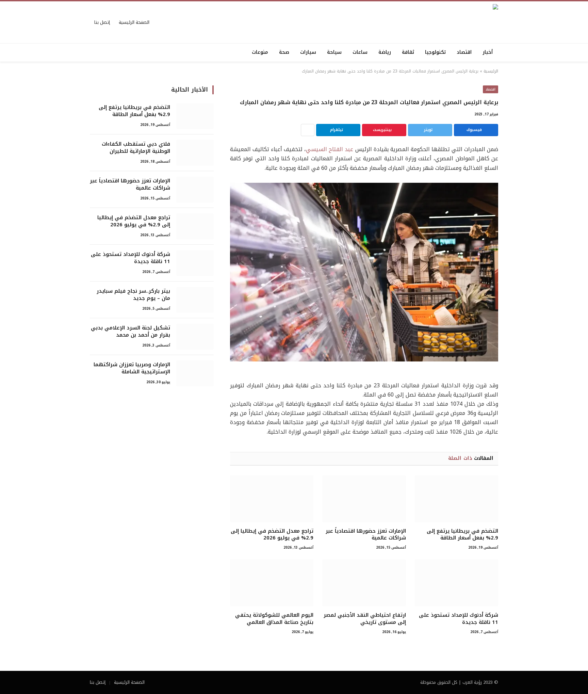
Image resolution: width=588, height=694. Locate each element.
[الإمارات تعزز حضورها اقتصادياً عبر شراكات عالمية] (364, 498)
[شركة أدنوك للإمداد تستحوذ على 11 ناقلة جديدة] (456, 582)
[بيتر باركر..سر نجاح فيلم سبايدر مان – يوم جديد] (195, 300)
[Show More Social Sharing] (307, 130)
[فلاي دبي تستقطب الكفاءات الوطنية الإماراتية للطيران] (195, 153)
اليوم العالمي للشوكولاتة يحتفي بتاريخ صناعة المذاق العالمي (274, 619)
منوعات (260, 52)
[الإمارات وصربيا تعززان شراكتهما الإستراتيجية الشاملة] (195, 373)
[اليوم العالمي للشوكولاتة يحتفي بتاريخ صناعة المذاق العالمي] (271, 582)
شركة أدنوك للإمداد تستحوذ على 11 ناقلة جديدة (458, 619)
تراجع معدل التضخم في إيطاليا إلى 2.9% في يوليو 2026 (272, 535)
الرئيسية (491, 71)
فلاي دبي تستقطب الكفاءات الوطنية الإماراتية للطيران (136, 148)
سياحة (334, 52)
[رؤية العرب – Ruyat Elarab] (428, 22)
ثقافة (408, 52)
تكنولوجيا (435, 52)
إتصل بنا (102, 22)
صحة (284, 52)
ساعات (360, 52)
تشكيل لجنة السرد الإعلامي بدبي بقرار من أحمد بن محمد (130, 331)
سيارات (308, 52)
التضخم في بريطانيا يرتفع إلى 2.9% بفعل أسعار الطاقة (462, 535)
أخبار (488, 52)
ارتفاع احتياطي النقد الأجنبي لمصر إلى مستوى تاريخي (365, 619)
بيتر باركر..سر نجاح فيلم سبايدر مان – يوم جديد (133, 295)
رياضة (384, 52)
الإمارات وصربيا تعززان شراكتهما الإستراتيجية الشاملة (132, 368)
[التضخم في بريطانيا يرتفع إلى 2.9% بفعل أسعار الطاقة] (456, 498)
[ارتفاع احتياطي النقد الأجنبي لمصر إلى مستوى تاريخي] (364, 582)
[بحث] (90, 52)
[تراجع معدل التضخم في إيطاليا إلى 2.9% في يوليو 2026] (271, 498)
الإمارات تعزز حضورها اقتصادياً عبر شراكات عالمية (366, 535)
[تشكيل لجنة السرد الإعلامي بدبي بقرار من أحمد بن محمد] (195, 337)
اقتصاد (464, 52)
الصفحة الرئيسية (134, 22)
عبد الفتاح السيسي (329, 149)
